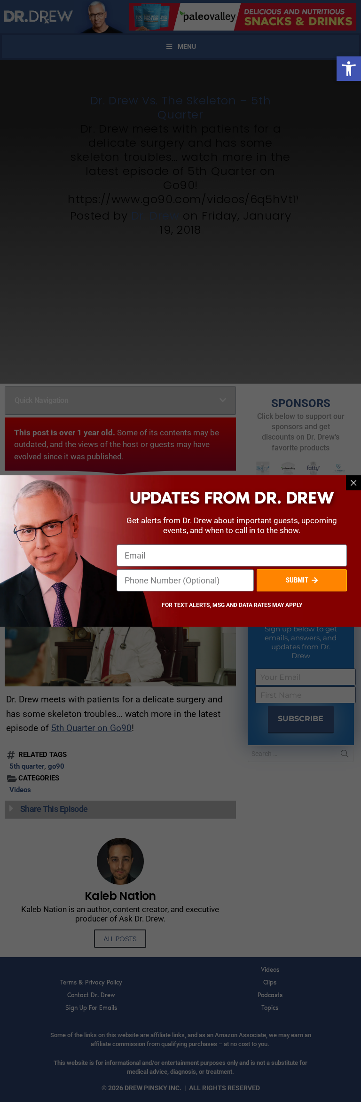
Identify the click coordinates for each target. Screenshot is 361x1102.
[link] (349, 68)
